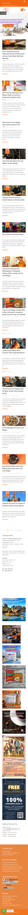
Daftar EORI (10, 864)
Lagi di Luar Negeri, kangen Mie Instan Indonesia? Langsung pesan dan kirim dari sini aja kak (13, 312)
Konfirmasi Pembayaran (7, 854)
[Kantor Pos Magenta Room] (4, 9)
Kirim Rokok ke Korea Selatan (13, 234)
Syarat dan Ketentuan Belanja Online (10, 853)
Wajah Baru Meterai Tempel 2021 (10, 896)
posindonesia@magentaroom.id (10, 5)
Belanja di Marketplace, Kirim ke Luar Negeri (12, 868)
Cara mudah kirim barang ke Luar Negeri (11, 866)
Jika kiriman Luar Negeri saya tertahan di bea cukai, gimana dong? (12, 391)
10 (16, 530)
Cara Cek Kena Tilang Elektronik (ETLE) (11, 905)
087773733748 (7, 3)
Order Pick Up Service (8, 25)
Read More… (5, 74)
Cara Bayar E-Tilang (6, 903)
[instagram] (24, 1)
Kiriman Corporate (6, 851)
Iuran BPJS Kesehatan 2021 (8, 899)
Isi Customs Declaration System (9, 862)
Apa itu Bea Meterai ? (7, 898)
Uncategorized (11, 60)
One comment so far (8, 333)
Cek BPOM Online (6, 901)
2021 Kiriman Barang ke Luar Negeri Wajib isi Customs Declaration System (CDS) (12, 95)
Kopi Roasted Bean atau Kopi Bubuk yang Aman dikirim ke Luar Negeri (12, 468)
